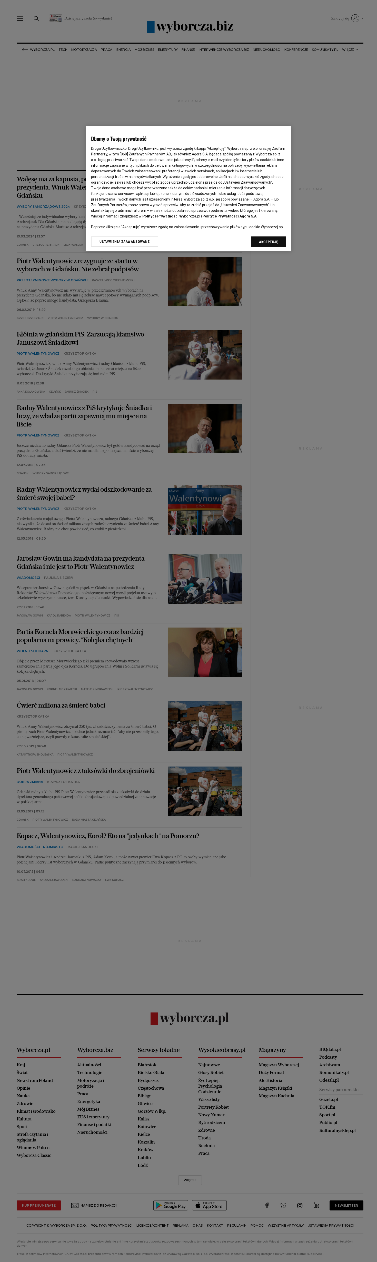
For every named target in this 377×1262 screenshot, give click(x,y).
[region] (188, 189)
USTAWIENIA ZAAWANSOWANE (125, 242)
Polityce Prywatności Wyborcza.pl (171, 216)
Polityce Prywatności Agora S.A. (230, 216)
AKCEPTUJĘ (268, 242)
